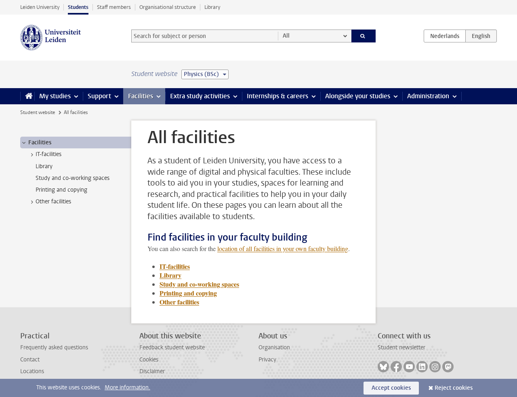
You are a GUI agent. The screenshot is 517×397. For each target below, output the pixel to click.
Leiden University (39, 7)
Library (212, 7)
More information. (127, 387)
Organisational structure (167, 7)
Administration (428, 96)
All (286, 36)
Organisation (274, 347)
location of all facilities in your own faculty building (282, 248)
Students (78, 7)
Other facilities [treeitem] (53, 201)
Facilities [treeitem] (39, 142)
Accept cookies (391, 388)
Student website (37, 112)
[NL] (445, 36)
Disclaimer (152, 371)
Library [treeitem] (44, 166)
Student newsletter (401, 347)
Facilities (140, 96)
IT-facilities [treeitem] (48, 154)
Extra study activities (200, 96)
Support (99, 96)
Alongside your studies (357, 96)
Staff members (114, 7)
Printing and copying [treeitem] (61, 190)
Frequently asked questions (54, 347)
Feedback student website (172, 347)
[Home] (27, 96)
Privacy (267, 359)
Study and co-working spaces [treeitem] (72, 178)
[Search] (363, 36)
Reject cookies (454, 388)
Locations (32, 371)
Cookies (148, 359)
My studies (55, 96)
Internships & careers (277, 96)
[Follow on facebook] (396, 366)
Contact (30, 359)
